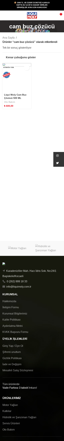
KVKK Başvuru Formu (15, 332)
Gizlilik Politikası (12, 358)
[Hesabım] (10, 15)
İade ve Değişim (11, 364)
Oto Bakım (9, 102)
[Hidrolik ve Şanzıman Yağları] (47, 248)
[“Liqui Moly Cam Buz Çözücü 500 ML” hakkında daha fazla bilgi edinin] (27, 68)
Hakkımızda (9, 301)
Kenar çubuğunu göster (21, 57)
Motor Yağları (10, 405)
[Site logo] (32, 15)
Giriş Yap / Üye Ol (12, 345)
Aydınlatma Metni (12, 325)
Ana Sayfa (8, 37)
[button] (58, 155)
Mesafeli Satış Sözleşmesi (17, 370)
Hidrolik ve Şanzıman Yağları (19, 417)
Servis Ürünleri (11, 423)
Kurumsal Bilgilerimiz (14, 313)
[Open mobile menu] (4, 15)
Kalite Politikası (11, 319)
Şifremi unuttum (11, 352)
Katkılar (6, 411)
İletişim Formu (10, 307)
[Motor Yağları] (17, 248)
